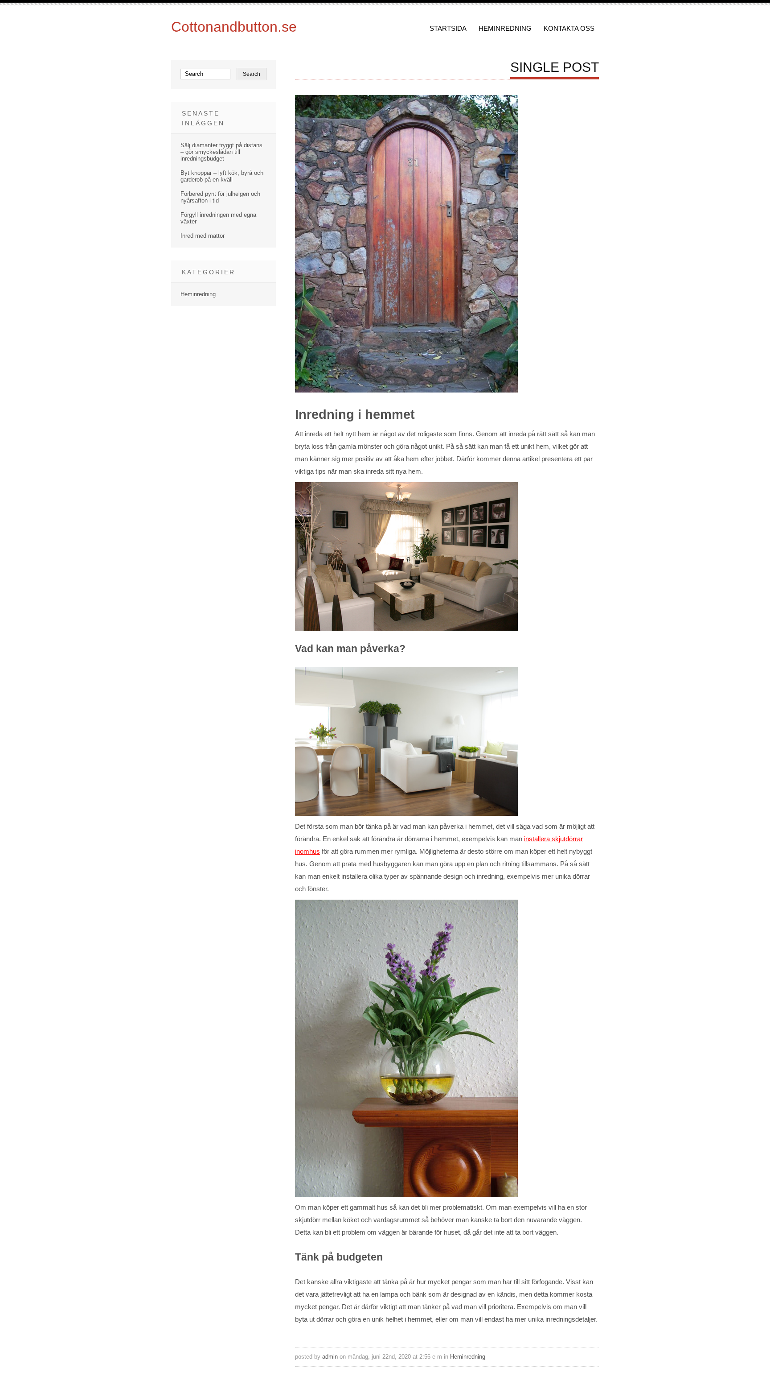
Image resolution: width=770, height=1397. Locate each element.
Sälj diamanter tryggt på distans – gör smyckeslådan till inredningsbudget (221, 152)
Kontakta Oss (569, 28)
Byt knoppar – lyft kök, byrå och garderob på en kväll (221, 176)
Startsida (448, 28)
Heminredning (505, 28)
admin (330, 1356)
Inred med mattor (202, 235)
